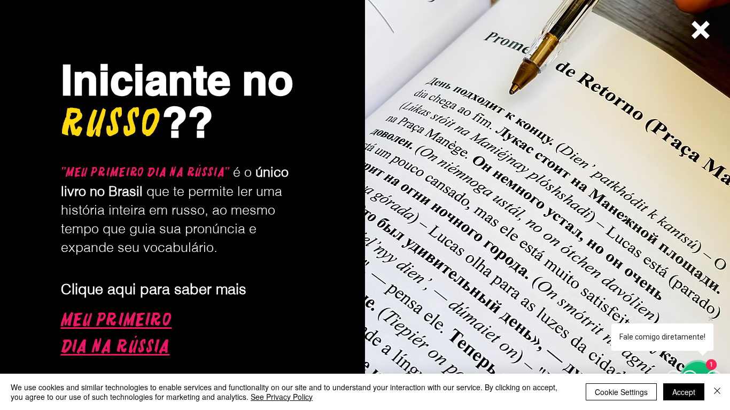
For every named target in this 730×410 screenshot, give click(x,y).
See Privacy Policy (282, 396)
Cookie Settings (621, 392)
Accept (683, 392)
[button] (701, 30)
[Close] (717, 391)
